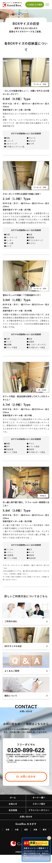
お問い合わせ (26, 817)
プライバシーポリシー (39, 810)
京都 (7, 829)
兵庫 (35, 829)
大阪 (16, 829)
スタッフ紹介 (39, 804)
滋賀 (26, 829)
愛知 (44, 829)
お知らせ (13, 804)
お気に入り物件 (35, 4)
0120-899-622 (26, 750)
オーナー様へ (39, 798)
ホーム (13, 798)
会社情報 (13, 810)
